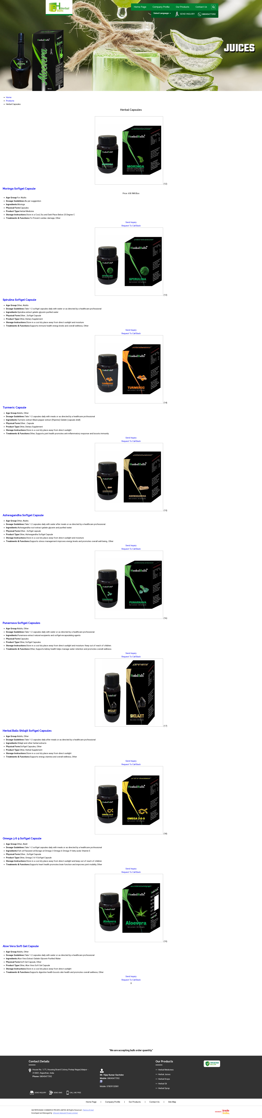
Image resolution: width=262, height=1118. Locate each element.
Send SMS (58, 1093)
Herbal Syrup (164, 1088)
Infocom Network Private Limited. (65, 1113)
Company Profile (161, 7)
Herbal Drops (164, 1079)
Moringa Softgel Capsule (19, 188)
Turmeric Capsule (14, 407)
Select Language (161, 13)
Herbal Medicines (166, 1069)
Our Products (182, 7)
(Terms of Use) (88, 1110)
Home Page (140, 7)
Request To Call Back (131, 225)
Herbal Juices (164, 1074)
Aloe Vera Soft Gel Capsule (21, 946)
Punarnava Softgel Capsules (21, 623)
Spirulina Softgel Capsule (19, 299)
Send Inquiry (131, 222)
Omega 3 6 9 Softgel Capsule (22, 838)
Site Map (172, 1102)
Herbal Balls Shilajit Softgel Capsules (27, 730)
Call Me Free (75, 1093)
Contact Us (201, 7)
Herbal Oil (162, 1083)
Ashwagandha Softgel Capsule (23, 515)
